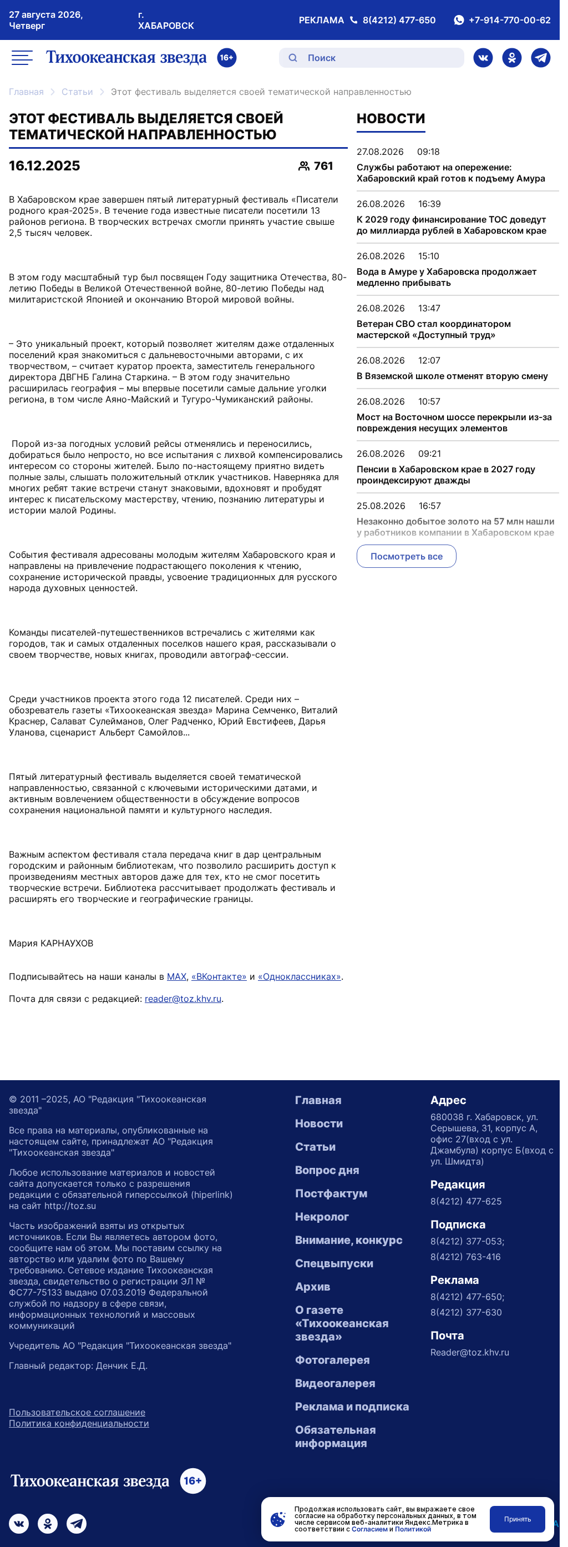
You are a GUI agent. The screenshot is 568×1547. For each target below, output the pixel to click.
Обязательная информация (335, 1436)
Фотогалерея (332, 1360)
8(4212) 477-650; (467, 1296)
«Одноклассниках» (299, 976)
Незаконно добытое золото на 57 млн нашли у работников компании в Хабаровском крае (456, 527)
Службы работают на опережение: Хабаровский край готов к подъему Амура (451, 173)
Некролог (322, 1216)
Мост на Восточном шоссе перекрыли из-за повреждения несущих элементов (454, 422)
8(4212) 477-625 (466, 1201)
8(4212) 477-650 (399, 20)
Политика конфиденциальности (79, 1423)
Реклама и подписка (352, 1406)
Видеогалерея (335, 1383)
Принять (517, 1519)
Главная (26, 91)
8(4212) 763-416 (465, 1256)
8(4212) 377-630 (466, 1312)
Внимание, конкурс (349, 1240)
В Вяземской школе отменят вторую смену (452, 375)
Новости (319, 1123)
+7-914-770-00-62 (510, 20)
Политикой (413, 1529)
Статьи (77, 91)
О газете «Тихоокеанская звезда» (342, 1323)
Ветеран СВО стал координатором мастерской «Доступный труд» (434, 329)
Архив (313, 1286)
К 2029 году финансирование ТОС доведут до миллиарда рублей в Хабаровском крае (451, 225)
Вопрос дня (327, 1170)
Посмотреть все (407, 556)
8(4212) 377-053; (467, 1241)
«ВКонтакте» (219, 976)
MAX (176, 976)
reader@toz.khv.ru (183, 998)
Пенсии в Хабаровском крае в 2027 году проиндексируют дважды (446, 474)
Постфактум (331, 1193)
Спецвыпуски (334, 1263)
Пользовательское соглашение (77, 1412)
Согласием (370, 1529)
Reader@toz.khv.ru (469, 1352)
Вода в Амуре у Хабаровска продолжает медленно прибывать (447, 277)
